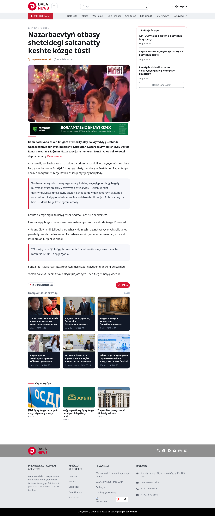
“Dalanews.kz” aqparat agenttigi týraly (112, 475)
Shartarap (130, 16)
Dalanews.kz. (55, 156)
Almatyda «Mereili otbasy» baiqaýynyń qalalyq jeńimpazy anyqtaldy (157, 70)
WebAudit (131, 511)
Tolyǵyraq (178, 16)
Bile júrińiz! (146, 16)
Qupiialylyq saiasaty (106, 492)
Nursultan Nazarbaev (42, 284)
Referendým (162, 16)
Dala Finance (114, 16)
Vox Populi (98, 16)
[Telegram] (169, 450)
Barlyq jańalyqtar (161, 85)
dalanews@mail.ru (150, 482)
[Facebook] (163, 450)
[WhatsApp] (158, 450)
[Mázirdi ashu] (54, 6)
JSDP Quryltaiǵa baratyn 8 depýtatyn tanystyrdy (42, 412)
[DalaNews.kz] (38, 451)
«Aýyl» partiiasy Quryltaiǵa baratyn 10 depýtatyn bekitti (78, 413)
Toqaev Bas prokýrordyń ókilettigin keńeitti (111, 412)
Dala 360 (72, 16)
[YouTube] (174, 450)
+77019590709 (149, 488)
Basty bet (32, 27)
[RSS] (185, 450)
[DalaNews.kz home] (38, 6)
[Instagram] (180, 450)
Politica (84, 16)
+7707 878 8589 (149, 494)
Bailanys (100, 487)
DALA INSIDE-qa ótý (42, 16)
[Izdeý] (145, 6)
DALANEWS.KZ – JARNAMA (109, 481)
